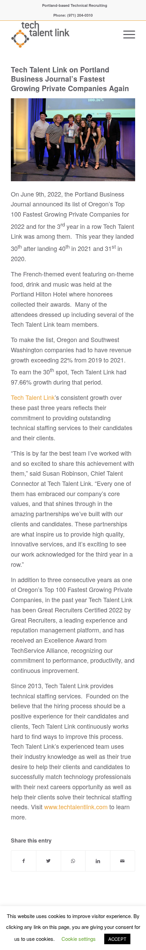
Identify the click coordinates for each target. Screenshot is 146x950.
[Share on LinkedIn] (98, 861)
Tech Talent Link (33, 397)
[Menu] (125, 34)
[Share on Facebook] (23, 861)
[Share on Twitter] (48, 861)
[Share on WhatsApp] (73, 861)
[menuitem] (75, 5)
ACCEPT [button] (117, 939)
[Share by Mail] (122, 861)
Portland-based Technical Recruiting (74, 5)
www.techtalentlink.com (76, 806)
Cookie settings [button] (78, 938)
